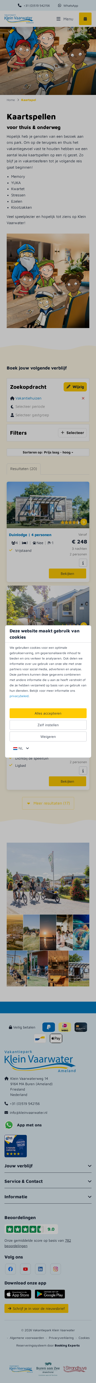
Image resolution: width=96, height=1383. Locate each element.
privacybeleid (19, 696)
